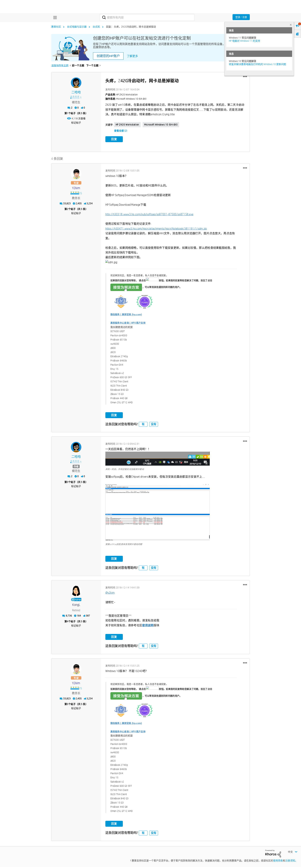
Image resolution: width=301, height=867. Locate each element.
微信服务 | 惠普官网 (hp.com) (126, 314)
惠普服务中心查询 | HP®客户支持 (127, 323)
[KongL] (76, 591)
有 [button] (143, 424)
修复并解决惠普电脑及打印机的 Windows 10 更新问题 (257, 64)
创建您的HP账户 (108, 56)
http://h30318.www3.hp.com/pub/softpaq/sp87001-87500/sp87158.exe (149, 214)
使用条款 (278, 860)
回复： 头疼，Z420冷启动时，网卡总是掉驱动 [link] (131, 26)
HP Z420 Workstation (127, 124)
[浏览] (54, 17)
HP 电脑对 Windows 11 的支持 (244, 40)
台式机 (96, 26)
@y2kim (110, 593)
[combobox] (147, 17)
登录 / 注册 (241, 17)
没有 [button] (153, 424)
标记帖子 (76, 122)
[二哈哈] (76, 82)
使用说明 (147, 625)
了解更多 (132, 56)
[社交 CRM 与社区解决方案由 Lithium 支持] (273, 853)
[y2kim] (76, 174)
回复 (114, 139)
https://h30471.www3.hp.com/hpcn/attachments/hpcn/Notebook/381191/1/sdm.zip (156, 228)
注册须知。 (291, 860)
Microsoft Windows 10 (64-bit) (160, 124)
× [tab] (290, 24)
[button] (245, 76)
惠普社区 (56, 26)
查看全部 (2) (120, 130)
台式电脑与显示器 (77, 26)
